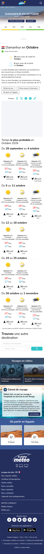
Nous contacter (7, 493)
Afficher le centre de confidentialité (31, 544)
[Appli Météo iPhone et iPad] (14, 530)
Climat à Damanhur (16, 21)
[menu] (3, 3)
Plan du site (33, 537)
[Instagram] (25, 520)
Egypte (7, 7)
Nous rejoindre (7, 489)
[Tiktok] (35, 520)
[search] (40, 3)
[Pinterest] (30, 520)
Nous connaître (7, 486)
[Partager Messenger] (26, 98)
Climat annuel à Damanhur (28, 88)
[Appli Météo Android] (29, 530)
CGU (21, 537)
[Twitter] (14, 520)
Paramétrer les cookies (11, 544)
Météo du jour (8, 88)
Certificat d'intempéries (10, 479)
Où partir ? (30, 21)
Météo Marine (7, 506)
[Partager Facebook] (17, 98)
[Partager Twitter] (21, 98)
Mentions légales (12, 537)
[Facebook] (9, 520)
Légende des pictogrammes (12, 496)
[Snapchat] (19, 520)
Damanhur (12, 7)
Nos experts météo (9, 476)
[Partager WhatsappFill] (30, 98)
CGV (26, 537)
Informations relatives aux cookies (13, 540)
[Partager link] (34, 98)
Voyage (2, 7)
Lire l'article (34, 414)
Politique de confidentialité (34, 540)
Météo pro (5, 510)
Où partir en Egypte (10, 92)
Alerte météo (6, 482)
